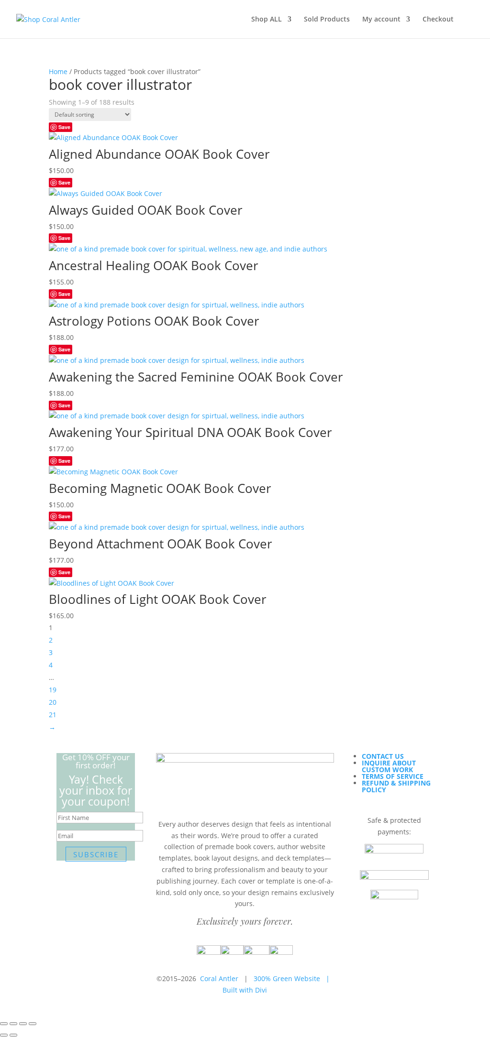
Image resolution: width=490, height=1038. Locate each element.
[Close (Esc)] (32, 1023)
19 (52, 689)
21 (52, 714)
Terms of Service (392, 776)
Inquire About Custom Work (389, 766)
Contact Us (383, 756)
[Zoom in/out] (4, 1023)
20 (52, 702)
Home (58, 71)
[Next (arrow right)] (13, 1035)
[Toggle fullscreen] (13, 1023)
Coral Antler (219, 978)
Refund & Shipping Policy (396, 786)
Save (64, 127)
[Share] (23, 1023)
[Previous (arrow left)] (4, 1035)
